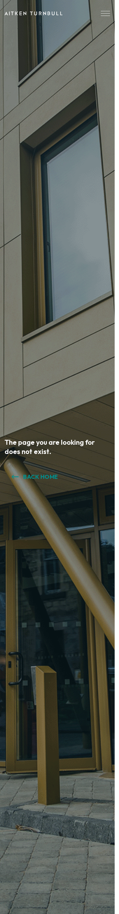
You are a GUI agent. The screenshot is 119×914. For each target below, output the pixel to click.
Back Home (40, 476)
